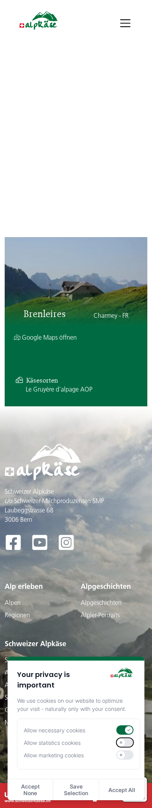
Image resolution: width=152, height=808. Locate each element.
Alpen (13, 602)
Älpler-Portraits (100, 615)
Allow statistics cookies (52, 742)
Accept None (30, 789)
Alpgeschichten (106, 586)
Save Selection (76, 789)
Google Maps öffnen (48, 337)
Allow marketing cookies (54, 755)
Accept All (121, 790)
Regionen (17, 615)
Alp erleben (24, 586)
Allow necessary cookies (54, 730)
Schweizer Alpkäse (35, 643)
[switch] (124, 730)
